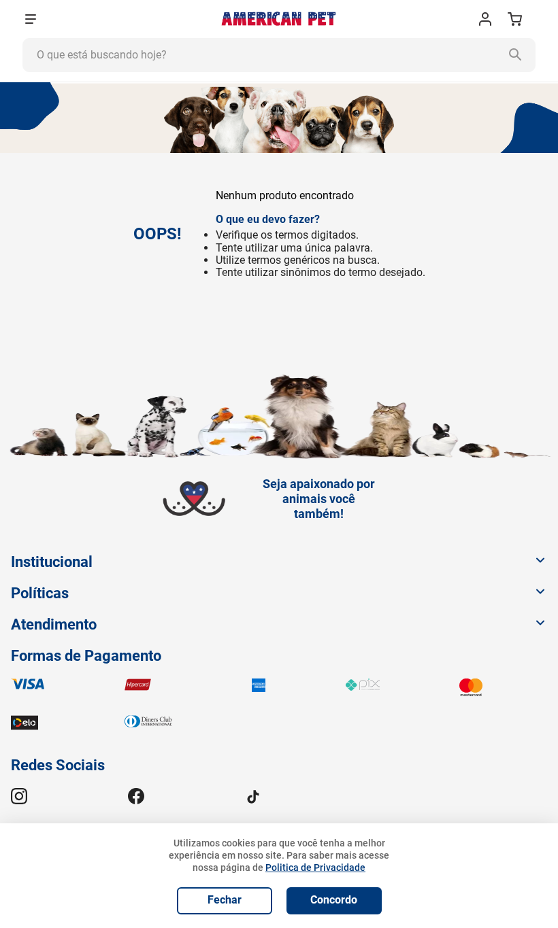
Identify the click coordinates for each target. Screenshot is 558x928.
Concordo (333, 899)
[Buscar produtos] (518, 55)
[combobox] (279, 55)
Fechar (225, 899)
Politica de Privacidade (315, 867)
